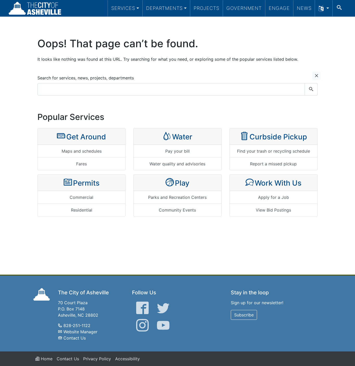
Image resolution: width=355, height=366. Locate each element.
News (304, 8)
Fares (81, 163)
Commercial (81, 197)
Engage (279, 8)
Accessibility (127, 358)
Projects (206, 8)
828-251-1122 (76, 325)
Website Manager (80, 331)
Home (46, 358)
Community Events (177, 210)
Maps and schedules (82, 151)
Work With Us (278, 183)
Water (182, 136)
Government (244, 8)
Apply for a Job (273, 197)
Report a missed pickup (273, 163)
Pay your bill (177, 151)
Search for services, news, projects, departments (85, 77)
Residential (81, 210)
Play (182, 183)
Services (123, 8)
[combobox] (177, 89)
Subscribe (244, 314)
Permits (86, 183)
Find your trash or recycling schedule (273, 151)
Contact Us (74, 338)
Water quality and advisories (177, 163)
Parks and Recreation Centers (177, 197)
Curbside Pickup (278, 136)
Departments (164, 8)
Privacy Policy (97, 358)
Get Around (86, 136)
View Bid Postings (273, 210)
